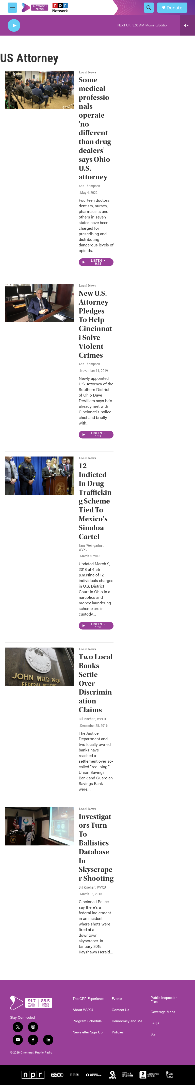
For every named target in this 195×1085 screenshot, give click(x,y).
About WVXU (83, 1010)
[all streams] (187, 25)
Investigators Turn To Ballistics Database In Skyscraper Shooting (96, 847)
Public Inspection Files (164, 1000)
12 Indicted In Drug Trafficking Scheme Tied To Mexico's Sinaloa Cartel (95, 501)
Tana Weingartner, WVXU (91, 547)
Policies (118, 1032)
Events (117, 999)
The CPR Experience (88, 999)
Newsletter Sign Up (88, 1032)
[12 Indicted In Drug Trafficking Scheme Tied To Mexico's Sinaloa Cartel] (39, 476)
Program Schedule (87, 1021)
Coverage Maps (163, 1012)
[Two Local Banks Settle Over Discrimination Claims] (39, 667)
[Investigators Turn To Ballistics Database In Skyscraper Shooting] (39, 826)
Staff (154, 1034)
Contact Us (120, 1010)
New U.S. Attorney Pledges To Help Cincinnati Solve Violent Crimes (95, 324)
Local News (87, 72)
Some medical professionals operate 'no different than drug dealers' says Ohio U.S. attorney (95, 128)
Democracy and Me (127, 1021)
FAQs (155, 1023)
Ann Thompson (89, 186)
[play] (14, 25)
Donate (174, 7)
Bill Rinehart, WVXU (92, 719)
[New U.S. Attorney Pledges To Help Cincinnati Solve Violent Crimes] (39, 303)
